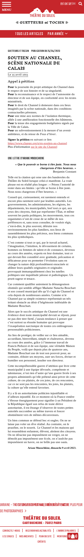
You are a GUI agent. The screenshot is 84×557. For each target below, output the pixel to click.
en (65, 3)
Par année (56, 34)
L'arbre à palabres (66, 530)
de (74, 3)
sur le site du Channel (44, 146)
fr (61, 3)
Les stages (8, 536)
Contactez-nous (11, 530)
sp (70, 3)
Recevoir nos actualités (38, 530)
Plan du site (45, 536)
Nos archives (26, 536)
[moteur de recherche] (80, 4)
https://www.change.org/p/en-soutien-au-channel (37, 143)
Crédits (42, 541)
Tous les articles (29, 34)
